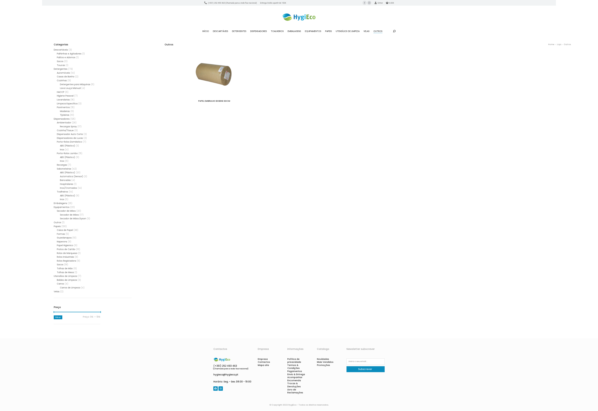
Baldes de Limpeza (67, 280)
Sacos (60, 61)
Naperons (62, 241)
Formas (61, 234)
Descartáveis (61, 49)
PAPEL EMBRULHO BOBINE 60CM (214, 101)
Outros (57, 222)
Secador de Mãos (66, 210)
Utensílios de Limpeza (65, 276)
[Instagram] (220, 388)
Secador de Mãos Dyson (73, 218)
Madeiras (65, 111)
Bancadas (65, 180)
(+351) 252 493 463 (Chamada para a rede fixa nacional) (232, 3)
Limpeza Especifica (67, 103)
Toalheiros (62, 191)
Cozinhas (62, 80)
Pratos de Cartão (66, 249)
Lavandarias (63, 99)
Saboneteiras (64, 168)
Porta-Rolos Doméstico (69, 141)
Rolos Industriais (65, 256)
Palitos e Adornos (66, 57)
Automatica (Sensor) (71, 176)
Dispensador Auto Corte (70, 134)
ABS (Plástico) (67, 145)
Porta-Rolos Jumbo (67, 153)
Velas (56, 291)
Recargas (62, 164)
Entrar (380, 3)
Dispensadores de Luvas (70, 138)
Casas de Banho (65, 76)
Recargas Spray (68, 126)
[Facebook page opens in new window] (365, 3)
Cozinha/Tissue (65, 130)
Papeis (57, 226)
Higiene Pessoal (65, 95)
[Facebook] (215, 388)
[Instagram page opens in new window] (369, 3)
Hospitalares (66, 184)
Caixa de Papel (65, 230)
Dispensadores (62, 118)
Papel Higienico (65, 245)
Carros (60, 283)
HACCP (60, 92)
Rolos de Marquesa (67, 253)
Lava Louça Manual (70, 88)
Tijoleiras (64, 115)
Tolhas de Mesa (65, 272)
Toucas (61, 65)
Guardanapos (64, 237)
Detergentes (60, 69)
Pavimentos (63, 107)
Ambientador (64, 122)
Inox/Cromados (68, 188)
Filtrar (58, 317)
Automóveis (63, 72)
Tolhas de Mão (65, 268)
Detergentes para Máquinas (75, 84)
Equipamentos (61, 207)
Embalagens (60, 203)
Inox (62, 149)
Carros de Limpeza (70, 287)
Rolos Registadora (66, 260)
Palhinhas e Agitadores (69, 53)
